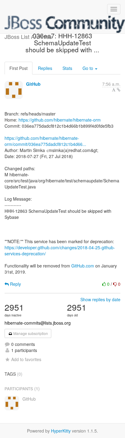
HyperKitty (61, 431)
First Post (18, 68)
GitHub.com (82, 266)
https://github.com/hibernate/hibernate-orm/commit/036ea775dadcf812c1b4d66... (45, 141)
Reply (15, 284)
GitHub (33, 84)
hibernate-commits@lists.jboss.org (38, 323)
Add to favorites (26, 359)
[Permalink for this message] (118, 89)
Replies (45, 68)
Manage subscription (30, 333)
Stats (67, 68)
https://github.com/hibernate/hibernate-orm (60, 120)
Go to (88, 68)
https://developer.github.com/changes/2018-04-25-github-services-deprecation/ (60, 250)
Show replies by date (100, 299)
